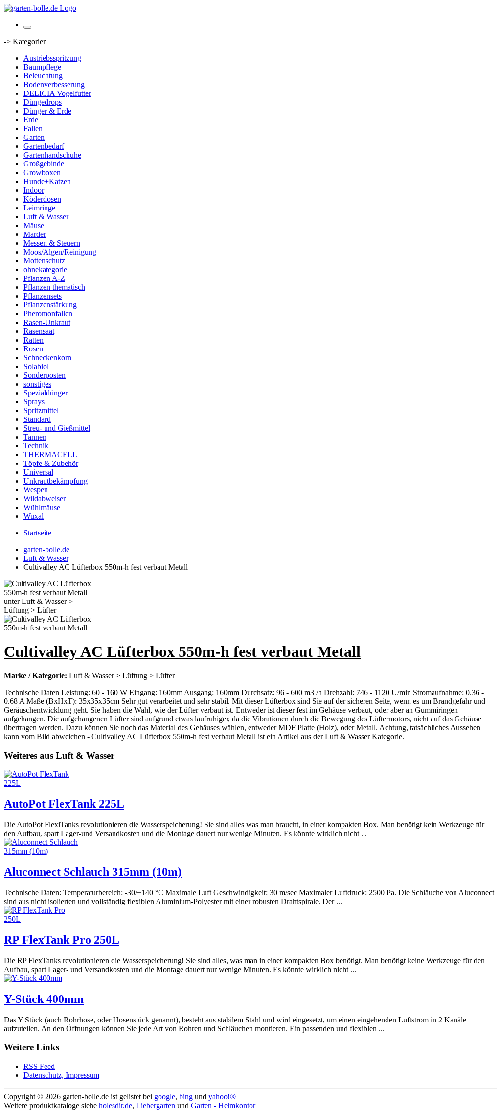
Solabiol (36, 366)
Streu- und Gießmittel (56, 428)
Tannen (34, 437)
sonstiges (37, 384)
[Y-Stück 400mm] (33, 978)
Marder (34, 234)
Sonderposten (44, 375)
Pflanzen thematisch (54, 287)
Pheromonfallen (47, 313)
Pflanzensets (42, 296)
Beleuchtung (43, 75)
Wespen (35, 490)
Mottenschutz (44, 260)
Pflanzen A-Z (44, 278)
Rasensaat (38, 331)
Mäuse (33, 225)
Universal (38, 472)
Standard (37, 419)
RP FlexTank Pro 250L (61, 939)
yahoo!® (222, 1096)
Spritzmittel (41, 410)
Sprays (34, 401)
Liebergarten (155, 1105)
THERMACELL (50, 454)
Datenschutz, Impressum (61, 1075)
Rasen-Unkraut (46, 322)
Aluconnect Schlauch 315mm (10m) (93, 871)
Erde (30, 120)
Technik (35, 445)
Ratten (33, 340)
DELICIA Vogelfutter (57, 93)
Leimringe (39, 208)
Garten (34, 137)
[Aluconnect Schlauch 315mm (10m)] (43, 851)
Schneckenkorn (47, 357)
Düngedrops (42, 102)
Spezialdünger (45, 393)
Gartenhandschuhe (52, 155)
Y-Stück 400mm (44, 999)
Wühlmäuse (41, 507)
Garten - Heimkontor (223, 1105)
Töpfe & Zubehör (50, 463)
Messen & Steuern (51, 243)
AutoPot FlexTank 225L (64, 803)
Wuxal (33, 516)
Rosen (33, 349)
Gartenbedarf (43, 146)
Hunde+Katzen (47, 181)
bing (186, 1096)
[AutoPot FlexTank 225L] (43, 783)
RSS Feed (39, 1066)
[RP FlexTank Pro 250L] (43, 919)
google (164, 1096)
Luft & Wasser (45, 216)
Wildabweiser (44, 498)
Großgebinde (43, 164)
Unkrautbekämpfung (55, 481)
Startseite (37, 533)
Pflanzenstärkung (50, 305)
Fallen (33, 128)
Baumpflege (42, 67)
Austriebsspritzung (52, 58)
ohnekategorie (45, 269)
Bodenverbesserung (54, 84)
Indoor (33, 190)
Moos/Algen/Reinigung (59, 252)
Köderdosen (42, 199)
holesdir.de (115, 1105)
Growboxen (42, 172)
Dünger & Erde (47, 111)
